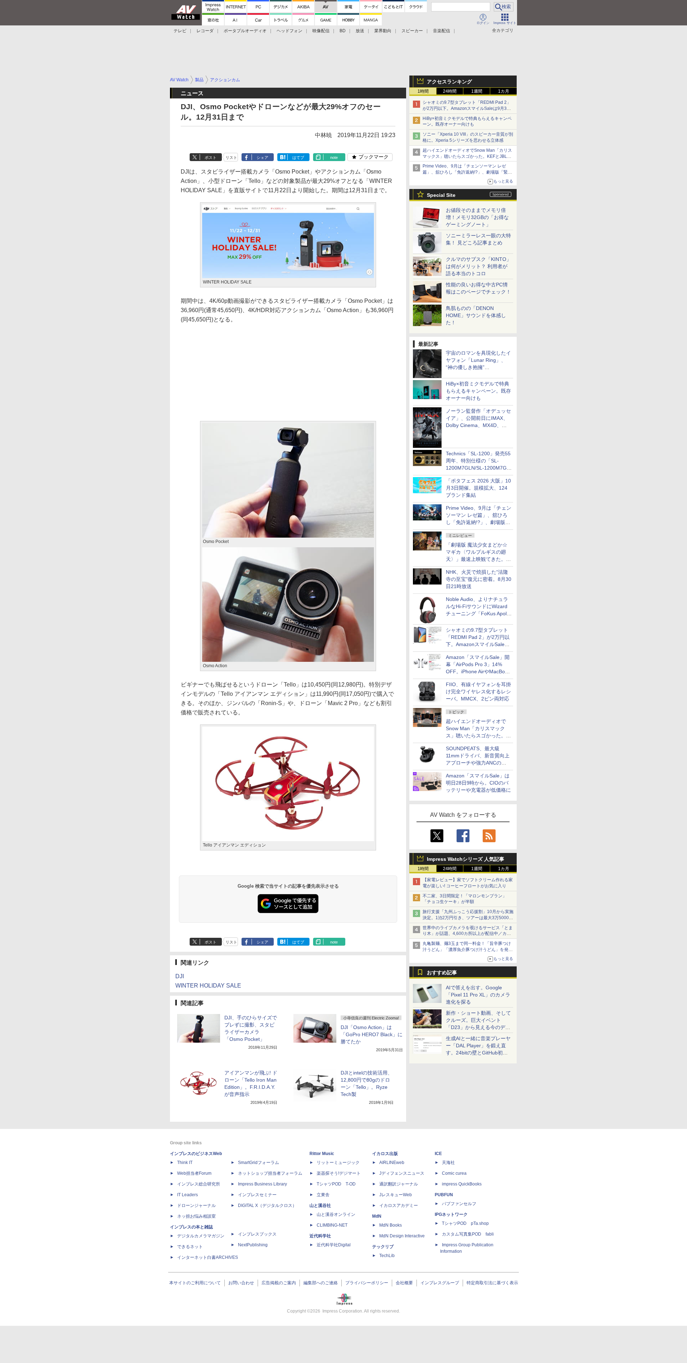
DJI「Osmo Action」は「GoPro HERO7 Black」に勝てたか (372, 1034)
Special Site (441, 195)
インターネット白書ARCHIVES (207, 1257)
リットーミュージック (338, 1162)
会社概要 (404, 1282)
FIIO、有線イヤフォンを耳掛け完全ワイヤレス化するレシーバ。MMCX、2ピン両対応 (478, 692)
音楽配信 (441, 30)
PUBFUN (444, 1194)
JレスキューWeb (395, 1194)
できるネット (190, 1246)
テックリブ (383, 1246)
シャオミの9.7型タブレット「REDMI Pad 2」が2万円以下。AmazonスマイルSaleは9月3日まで (467, 108)
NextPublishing (253, 1244)
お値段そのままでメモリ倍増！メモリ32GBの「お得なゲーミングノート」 (477, 217)
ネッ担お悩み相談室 (196, 1216)
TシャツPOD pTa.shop (465, 1223)
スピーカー (412, 30)
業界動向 (382, 30)
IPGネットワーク (451, 1214)
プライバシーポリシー (366, 1282)
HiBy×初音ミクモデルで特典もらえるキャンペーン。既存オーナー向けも (478, 391)
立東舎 (323, 1194)
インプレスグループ (439, 1282)
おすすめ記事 (442, 972)
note (334, 157)
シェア (262, 157)
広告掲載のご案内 (279, 1282)
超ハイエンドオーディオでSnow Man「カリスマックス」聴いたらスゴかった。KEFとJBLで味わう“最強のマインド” (467, 156)
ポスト (210, 157)
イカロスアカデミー (398, 1205)
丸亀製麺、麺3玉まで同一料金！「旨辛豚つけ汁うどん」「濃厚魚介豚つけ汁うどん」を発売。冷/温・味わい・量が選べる (467, 949)
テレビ (180, 30)
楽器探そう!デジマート (339, 1173)
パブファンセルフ (459, 1203)
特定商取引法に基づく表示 (492, 1282)
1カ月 (503, 91)
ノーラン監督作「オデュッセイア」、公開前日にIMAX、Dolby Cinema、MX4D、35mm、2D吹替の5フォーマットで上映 (478, 425)
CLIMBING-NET (332, 1225)
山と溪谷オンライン (336, 1214)
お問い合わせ (241, 1282)
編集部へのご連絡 (320, 1282)
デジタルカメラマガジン (200, 1235)
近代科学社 (320, 1235)
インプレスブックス (257, 1234)
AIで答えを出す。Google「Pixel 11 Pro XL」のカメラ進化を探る (478, 995)
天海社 (448, 1162)
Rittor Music (322, 1153)
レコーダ (205, 30)
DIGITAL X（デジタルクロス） (267, 1205)
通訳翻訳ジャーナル (398, 1184)
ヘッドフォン (289, 30)
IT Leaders (187, 1194)
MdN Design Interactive (402, 1235)
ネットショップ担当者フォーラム (270, 1173)
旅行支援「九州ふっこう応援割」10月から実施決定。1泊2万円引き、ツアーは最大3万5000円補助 (468, 917)
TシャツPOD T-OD (336, 1184)
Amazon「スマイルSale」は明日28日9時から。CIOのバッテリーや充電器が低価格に (478, 783)
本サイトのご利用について (195, 1282)
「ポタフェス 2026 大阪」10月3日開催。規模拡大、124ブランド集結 (478, 488)
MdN (376, 1216)
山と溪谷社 (320, 1205)
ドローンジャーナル (196, 1205)
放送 (360, 30)
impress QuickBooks (462, 1184)
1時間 (423, 91)
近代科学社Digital (334, 1244)
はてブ (298, 157)
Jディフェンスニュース (401, 1173)
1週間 (476, 91)
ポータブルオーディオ (245, 30)
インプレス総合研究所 (198, 1184)
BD (343, 30)
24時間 (450, 91)
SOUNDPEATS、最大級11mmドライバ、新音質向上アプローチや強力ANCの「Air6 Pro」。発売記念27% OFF (478, 763)
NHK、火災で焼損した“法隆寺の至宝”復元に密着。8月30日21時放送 (478, 579)
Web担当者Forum (194, 1173)
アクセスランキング (449, 81)
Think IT (185, 1162)
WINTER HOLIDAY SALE (208, 986)
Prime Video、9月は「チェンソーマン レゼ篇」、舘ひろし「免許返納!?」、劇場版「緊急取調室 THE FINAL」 (467, 172)
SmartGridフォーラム (258, 1162)
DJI (179, 976)
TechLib (387, 1255)
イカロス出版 (385, 1153)
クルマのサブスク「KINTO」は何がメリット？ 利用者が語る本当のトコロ (478, 266)
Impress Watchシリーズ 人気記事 (465, 859)
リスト (231, 157)
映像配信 (321, 30)
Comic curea (454, 1173)
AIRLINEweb (391, 1162)
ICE (438, 1153)
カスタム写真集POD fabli (468, 1234)
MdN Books (390, 1225)
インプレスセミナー (257, 1194)
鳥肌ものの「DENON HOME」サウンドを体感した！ (476, 315)
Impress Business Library (262, 1184)
